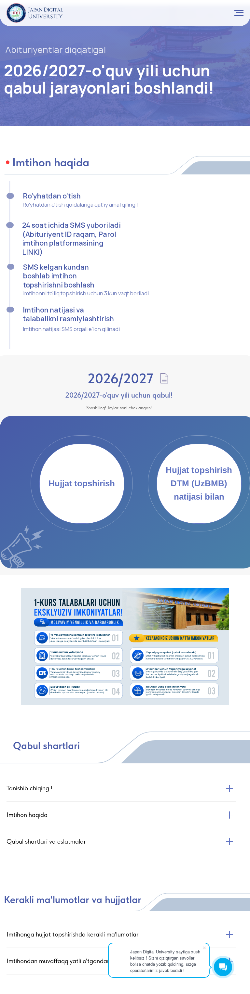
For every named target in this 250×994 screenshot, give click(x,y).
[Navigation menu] (238, 13)
